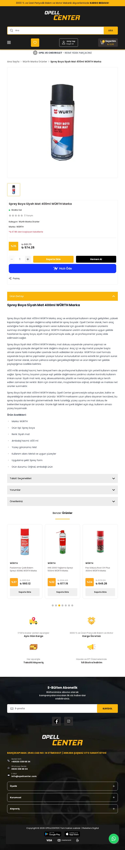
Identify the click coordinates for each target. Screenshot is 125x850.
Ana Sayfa (13, 61)
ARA (110, 30)
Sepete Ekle (53, 259)
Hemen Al (96, 259)
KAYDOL (107, 708)
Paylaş (16, 278)
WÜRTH (20, 226)
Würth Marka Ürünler (35, 61)
